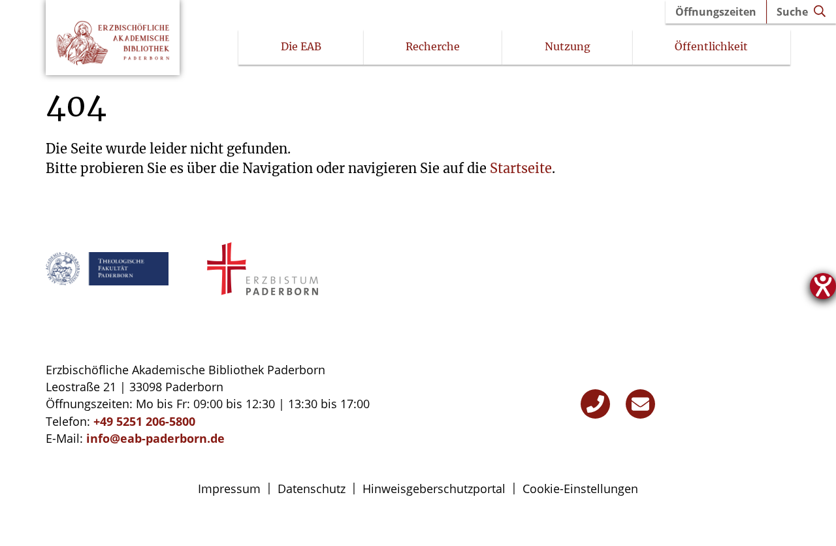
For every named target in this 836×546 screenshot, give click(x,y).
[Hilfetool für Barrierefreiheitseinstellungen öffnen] (823, 286)
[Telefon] (595, 404)
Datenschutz (312, 488)
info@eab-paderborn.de (155, 438)
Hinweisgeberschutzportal (434, 488)
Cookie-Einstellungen (580, 488)
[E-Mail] (640, 404)
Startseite (521, 168)
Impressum (229, 488)
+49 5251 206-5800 (144, 421)
